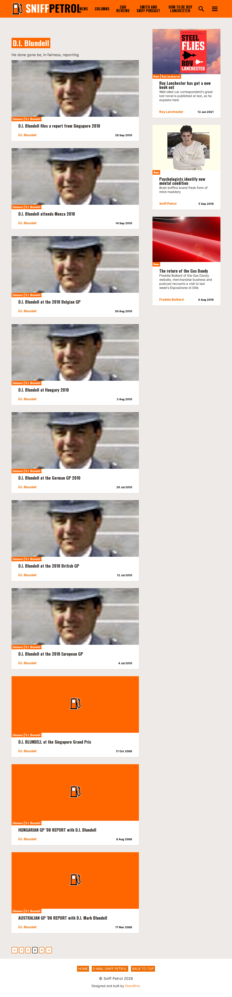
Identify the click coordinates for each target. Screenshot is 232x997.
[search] (201, 9)
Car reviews (123, 8)
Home (83, 969)
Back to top (143, 969)
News (84, 9)
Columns (102, 9)
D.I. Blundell (33, 119)
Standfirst (132, 986)
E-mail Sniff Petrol (110, 969)
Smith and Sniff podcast (148, 8)
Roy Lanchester (171, 76)
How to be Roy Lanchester (180, 8)
